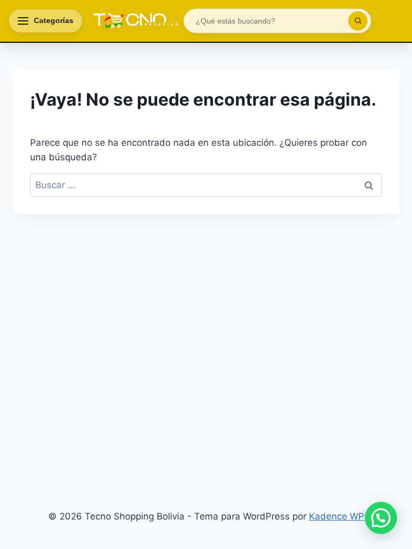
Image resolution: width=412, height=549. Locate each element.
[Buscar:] (206, 185)
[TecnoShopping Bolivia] (133, 20)
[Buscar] (357, 21)
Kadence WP (336, 516)
